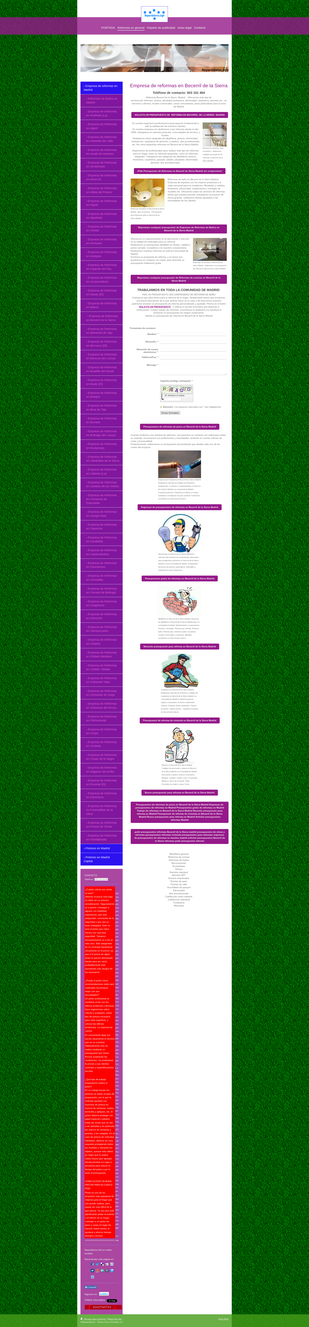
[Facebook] (92, 1264)
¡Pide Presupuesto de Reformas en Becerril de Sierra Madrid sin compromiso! (179, 171)
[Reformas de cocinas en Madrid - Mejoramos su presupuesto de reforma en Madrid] (210, 249)
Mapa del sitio (115, 1319)
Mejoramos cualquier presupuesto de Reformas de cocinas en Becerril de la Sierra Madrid (178, 279)
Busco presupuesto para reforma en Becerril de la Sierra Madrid (180, 792)
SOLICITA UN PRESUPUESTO (155, 306)
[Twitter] (97, 1264)
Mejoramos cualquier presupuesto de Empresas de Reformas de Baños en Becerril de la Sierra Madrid (179, 229)
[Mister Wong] (97, 1270)
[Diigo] (111, 1270)
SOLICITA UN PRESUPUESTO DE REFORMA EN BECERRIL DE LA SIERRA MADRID (180, 115)
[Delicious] (102, 1264)
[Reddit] (111, 1264)
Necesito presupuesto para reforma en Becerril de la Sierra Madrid (180, 646)
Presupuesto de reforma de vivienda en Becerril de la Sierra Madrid (179, 720)
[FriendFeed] (92, 1277)
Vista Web (223, 1319)
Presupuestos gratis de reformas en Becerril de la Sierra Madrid (179, 578)
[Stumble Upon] (102, 1270)
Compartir (91, 1287)
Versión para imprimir (94, 1319)
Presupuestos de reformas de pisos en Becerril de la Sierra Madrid (179, 426)
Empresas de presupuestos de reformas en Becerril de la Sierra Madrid (179, 507)
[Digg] (107, 1264)
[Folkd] (92, 1270)
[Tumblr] (107, 1270)
